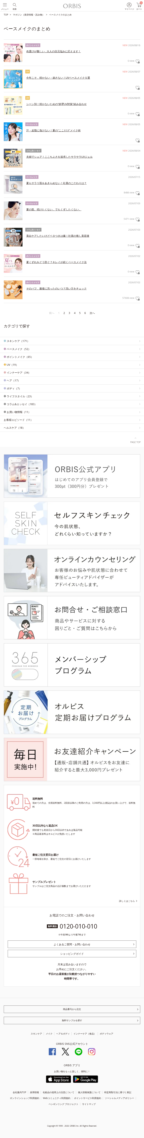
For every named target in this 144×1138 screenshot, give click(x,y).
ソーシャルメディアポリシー (119, 1098)
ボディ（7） (14, 388)
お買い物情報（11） (19, 412)
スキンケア (36, 1033)
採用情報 (34, 1092)
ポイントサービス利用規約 (87, 1098)
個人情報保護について (89, 1092)
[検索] (14, 5)
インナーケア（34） (19, 372)
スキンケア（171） (18, 341)
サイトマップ (89, 1104)
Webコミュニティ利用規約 (56, 1098)
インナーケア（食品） (85, 1033)
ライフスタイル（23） (20, 396)
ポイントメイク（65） (20, 357)
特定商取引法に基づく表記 (117, 1092)
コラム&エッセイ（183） (22, 404)
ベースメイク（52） (19, 349)
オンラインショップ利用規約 (24, 1098)
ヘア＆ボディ (63, 1033)
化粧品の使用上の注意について (58, 1092)
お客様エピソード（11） (18, 420)
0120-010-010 (78, 926)
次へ (92, 313)
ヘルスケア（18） (14, 427)
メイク (49, 1033)
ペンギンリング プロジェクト (63, 1104)
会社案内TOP (19, 1092)
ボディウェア (106, 1033)
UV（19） (12, 364)
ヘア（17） (13, 380)
